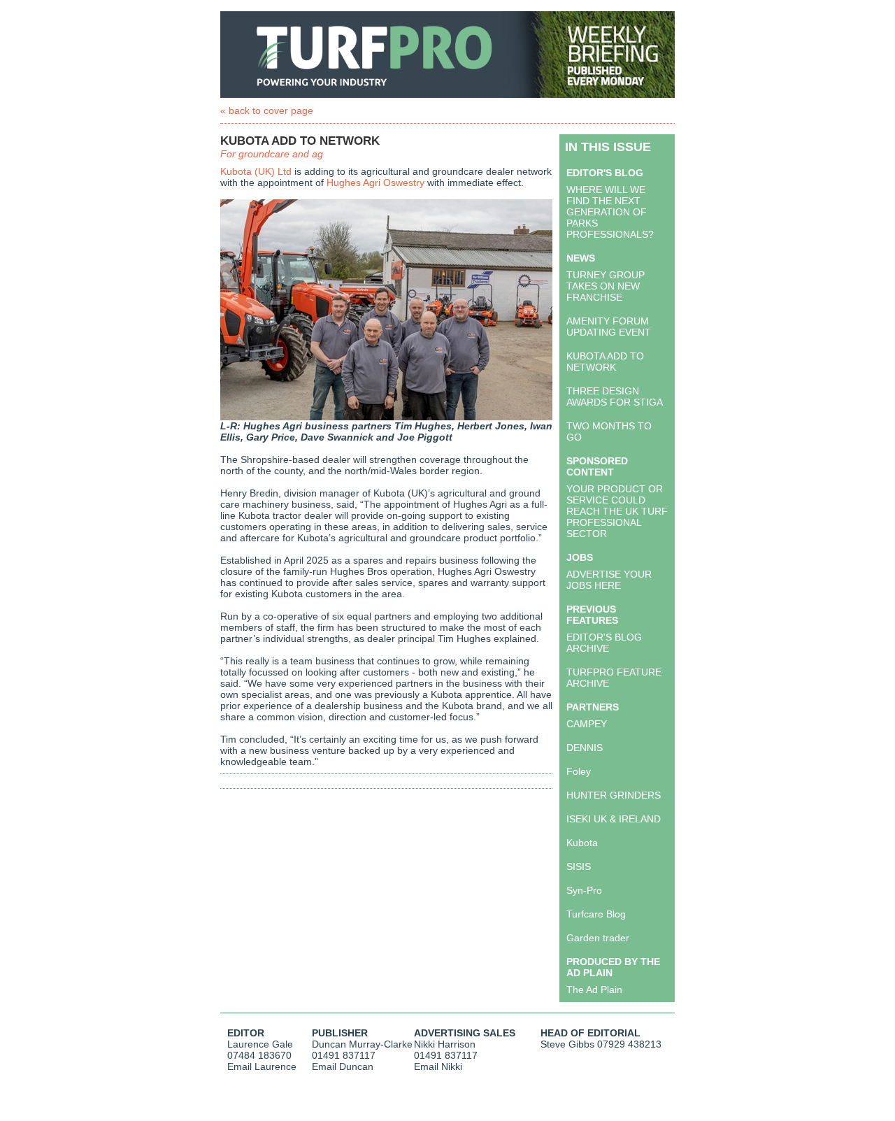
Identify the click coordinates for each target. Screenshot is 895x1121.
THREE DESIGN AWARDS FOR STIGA (614, 396)
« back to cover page (266, 110)
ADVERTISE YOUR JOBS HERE (609, 580)
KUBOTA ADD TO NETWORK (605, 361)
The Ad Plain (594, 989)
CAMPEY (586, 723)
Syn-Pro (584, 890)
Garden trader (597, 937)
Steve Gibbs (567, 1044)
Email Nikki (438, 1066)
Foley (578, 771)
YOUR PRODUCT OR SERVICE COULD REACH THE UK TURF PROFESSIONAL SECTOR (617, 511)
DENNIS (584, 747)
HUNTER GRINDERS (613, 795)
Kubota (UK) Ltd (256, 171)
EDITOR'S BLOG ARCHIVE (604, 642)
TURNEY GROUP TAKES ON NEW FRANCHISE (605, 286)
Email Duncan (342, 1066)
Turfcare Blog (596, 914)
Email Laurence (261, 1066)
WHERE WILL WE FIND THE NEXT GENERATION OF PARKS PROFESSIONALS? (610, 212)
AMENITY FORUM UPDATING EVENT (608, 326)
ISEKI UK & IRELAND (613, 818)
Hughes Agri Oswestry (375, 182)
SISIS (578, 866)
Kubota (582, 842)
